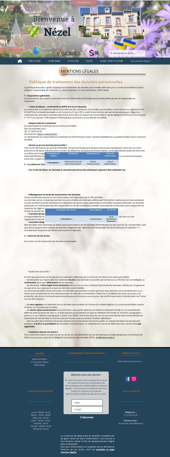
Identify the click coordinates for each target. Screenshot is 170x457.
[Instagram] (133, 378)
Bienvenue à (54, 18)
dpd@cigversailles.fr (105, 337)
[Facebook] (127, 378)
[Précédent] (13, 29)
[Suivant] (156, 29)
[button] (34, 61)
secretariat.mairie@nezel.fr (130, 423)
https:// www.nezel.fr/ (47, 134)
